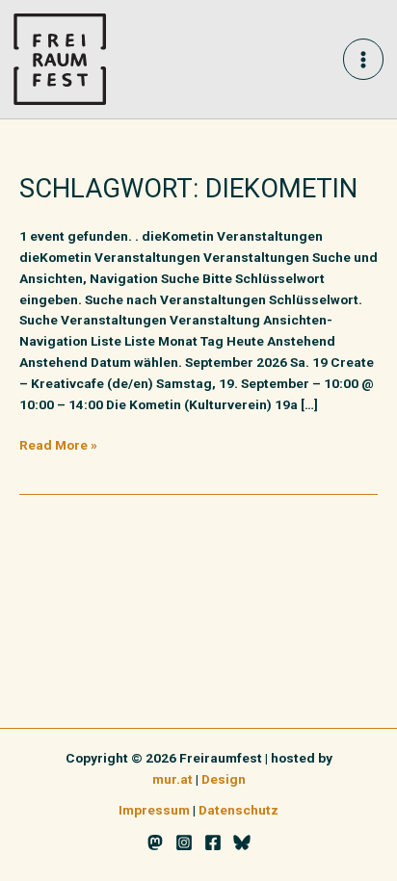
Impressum (154, 809)
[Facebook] (213, 842)
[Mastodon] (155, 842)
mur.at (172, 779)
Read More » (58, 444)
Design (223, 779)
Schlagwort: (188, 188)
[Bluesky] (242, 842)
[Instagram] (184, 842)
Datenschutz (238, 809)
